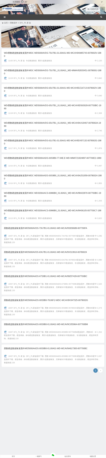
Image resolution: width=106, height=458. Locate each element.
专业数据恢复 (31, 61)
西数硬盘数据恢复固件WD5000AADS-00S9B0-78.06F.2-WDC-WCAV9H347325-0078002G (46, 300)
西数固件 (13, 23)
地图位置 (93, 456)
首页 (6, 23)
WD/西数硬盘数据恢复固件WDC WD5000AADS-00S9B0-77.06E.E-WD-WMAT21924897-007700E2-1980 (52, 158)
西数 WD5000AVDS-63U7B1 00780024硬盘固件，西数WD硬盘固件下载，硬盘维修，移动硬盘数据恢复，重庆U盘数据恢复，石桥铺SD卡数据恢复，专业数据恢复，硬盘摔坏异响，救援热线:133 (52, 263)
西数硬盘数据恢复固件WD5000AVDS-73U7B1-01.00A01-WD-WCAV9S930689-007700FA (45, 228)
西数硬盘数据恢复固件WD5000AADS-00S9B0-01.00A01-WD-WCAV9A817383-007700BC (46, 348)
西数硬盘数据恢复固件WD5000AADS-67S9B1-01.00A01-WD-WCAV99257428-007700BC (45, 276)
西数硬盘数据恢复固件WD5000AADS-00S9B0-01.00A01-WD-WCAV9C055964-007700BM (46, 324)
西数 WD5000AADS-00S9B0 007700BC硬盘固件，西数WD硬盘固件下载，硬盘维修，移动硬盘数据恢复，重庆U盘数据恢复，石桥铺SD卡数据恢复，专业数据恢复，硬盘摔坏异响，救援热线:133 (52, 359)
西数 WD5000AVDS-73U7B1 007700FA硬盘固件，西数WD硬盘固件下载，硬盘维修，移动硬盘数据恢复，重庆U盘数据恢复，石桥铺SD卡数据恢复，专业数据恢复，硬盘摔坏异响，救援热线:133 (52, 239)
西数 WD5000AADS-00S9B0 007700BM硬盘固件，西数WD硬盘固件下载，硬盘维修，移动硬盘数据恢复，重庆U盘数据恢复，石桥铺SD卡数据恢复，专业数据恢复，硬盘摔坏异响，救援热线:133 (51, 335)
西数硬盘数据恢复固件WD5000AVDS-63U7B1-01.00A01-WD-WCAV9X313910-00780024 (45, 252)
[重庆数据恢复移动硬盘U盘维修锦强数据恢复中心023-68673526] (12, 9)
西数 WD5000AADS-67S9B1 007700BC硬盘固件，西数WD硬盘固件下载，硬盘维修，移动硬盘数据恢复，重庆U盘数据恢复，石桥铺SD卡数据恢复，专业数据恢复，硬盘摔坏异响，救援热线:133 (52, 287)
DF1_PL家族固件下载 (35, 236)
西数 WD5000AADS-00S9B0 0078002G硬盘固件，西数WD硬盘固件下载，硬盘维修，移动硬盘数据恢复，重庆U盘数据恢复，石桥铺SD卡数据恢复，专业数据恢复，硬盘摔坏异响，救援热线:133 (52, 311)
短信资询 (68, 456)
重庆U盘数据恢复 (45, 61)
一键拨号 (38, 456)
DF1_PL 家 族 (19, 61)
